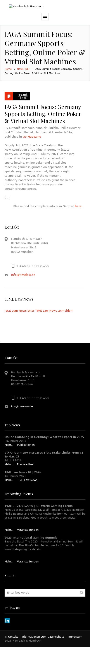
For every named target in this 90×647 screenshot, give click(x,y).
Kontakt (13, 636)
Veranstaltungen (28, 529)
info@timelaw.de (23, 274)
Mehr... (9, 444)
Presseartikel (25, 464)
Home (8, 69)
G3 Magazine (32, 136)
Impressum (75, 636)
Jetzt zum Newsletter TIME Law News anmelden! (39, 310)
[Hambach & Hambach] (45, 6)
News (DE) (23, 69)
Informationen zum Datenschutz (42, 636)
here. (78, 206)
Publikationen (26, 444)
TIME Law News (27, 480)
